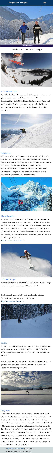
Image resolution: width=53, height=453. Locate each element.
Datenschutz (19, 448)
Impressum (10, 448)
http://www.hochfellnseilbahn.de (12, 241)
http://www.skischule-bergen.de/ (12, 301)
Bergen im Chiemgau (18, 2)
